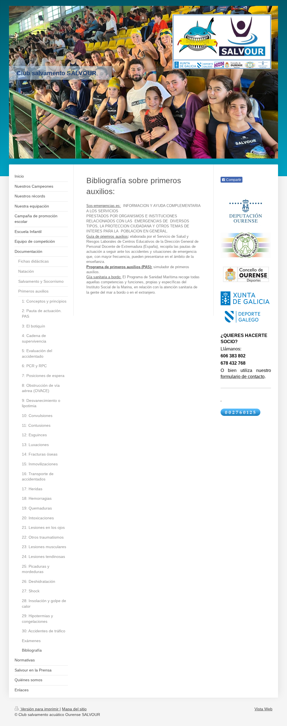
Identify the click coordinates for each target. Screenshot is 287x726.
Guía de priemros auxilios (107, 236)
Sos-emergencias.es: (103, 206)
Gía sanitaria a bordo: (103, 277)
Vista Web (263, 709)
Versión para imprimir (40, 709)
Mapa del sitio (74, 709)
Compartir (233, 180)
